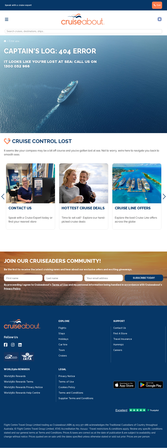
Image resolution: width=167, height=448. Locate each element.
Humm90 (118, 344)
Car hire (63, 344)
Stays (62, 333)
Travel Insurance (122, 339)
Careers (117, 350)
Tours (62, 350)
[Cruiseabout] (82, 23)
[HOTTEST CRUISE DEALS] (83, 196)
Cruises (63, 355)
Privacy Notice (67, 376)
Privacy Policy (12, 288)
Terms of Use (60, 284)
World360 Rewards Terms (18, 381)
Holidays (63, 339)
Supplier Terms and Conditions (76, 398)
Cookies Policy (67, 387)
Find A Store (120, 333)
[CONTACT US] (30, 196)
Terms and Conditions (71, 392)
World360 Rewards (15, 376)
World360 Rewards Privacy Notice (23, 387)
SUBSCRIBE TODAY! (144, 278)
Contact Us (119, 328)
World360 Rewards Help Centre (22, 392)
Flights (62, 328)
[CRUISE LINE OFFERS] (136, 196)
